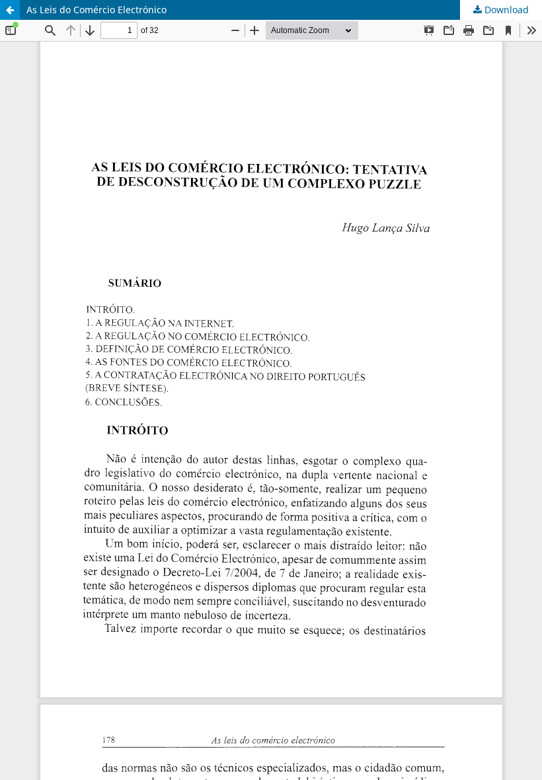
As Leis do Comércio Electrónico (96, 9)
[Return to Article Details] (10, 10)
